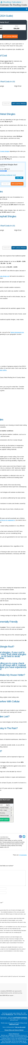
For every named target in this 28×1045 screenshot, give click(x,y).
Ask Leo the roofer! (20, 1027)
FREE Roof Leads (14, 1024)
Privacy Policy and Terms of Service (14, 1030)
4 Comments (23, 855)
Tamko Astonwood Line (17, 332)
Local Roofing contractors (20, 1017)
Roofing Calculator (12, 2)
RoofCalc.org (9, 1014)
